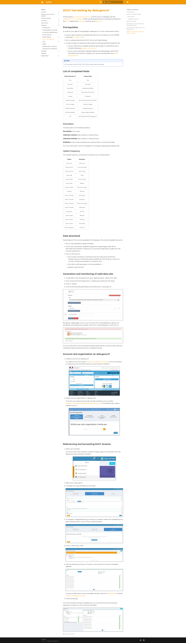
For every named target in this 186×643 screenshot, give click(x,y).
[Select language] (100, 2)
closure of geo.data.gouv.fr (82, 17)
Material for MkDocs (53, 641)
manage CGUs (78, 37)
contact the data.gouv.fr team (76, 596)
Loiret (68, 21)
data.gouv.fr (67, 19)
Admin (43, 9)
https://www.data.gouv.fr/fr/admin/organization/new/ (83, 403)
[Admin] (42, 2)
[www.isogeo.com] (140, 640)
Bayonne (99, 21)
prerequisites (111, 593)
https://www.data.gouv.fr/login (97, 362)
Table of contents (132, 9)
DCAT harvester (76, 19)
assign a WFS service (89, 48)
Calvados (82, 21)
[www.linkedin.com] (143, 640)
